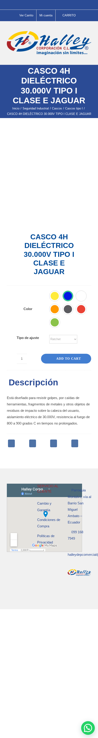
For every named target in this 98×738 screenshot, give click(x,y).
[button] (54, 296)
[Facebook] (11, 443)
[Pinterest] (53, 443)
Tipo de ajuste (28, 338)
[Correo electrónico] (74, 443)
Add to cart (68, 358)
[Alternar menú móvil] (89, 57)
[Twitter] (32, 443)
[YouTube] (81, 590)
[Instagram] (75, 590)
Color (27, 309)
